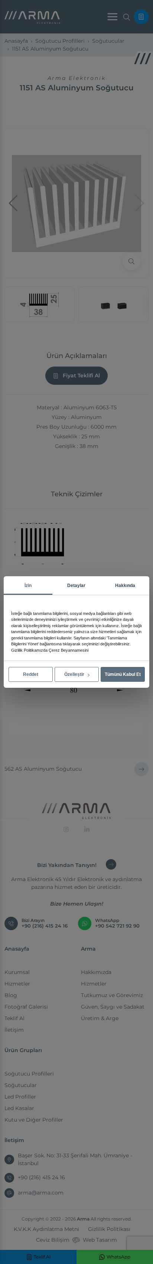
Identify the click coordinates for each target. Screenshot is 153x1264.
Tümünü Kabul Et (123, 674)
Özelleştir (74, 674)
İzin (28, 585)
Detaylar (76, 585)
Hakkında (125, 585)
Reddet (30, 674)
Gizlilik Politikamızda (29, 650)
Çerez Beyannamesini (68, 650)
